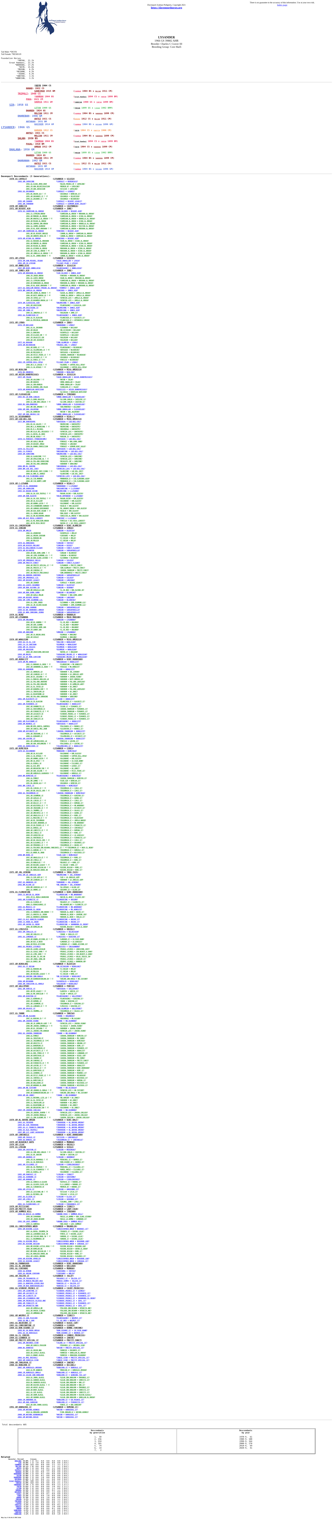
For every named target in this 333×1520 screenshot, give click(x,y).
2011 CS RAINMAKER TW (35, 1239)
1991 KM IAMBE (32, 781)
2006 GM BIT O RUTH (34, 942)
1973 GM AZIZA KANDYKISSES (24, 374)
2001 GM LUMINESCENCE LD (36, 741)
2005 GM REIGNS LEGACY (35, 865)
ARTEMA (74, 899)
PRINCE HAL (62, 345)
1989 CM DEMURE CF (33, 1001)
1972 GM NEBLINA (18, 369)
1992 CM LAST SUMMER (27, 1221)
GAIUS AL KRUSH (67, 293)
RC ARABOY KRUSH (67, 508)
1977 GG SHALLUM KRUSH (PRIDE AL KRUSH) (37, 288)
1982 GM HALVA (32, 330)
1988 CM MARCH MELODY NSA (30, 1281)
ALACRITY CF (79, 318)
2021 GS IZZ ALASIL (34, 1392)
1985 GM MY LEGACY (33, 991)
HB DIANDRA (71, 1021)
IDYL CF (81, 1301)
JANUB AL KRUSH (67, 233)
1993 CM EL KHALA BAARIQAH (37, 897)
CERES (70, 748)
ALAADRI (64, 365)
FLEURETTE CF (77, 902)
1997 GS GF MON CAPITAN (29, 657)
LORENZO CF (65, 939)
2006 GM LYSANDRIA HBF (29, 1298)
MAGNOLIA (71, 1226)
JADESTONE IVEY (82, 949)
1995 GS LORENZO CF (27, 937)
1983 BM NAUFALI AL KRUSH (37, 218)
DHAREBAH (23, 116)
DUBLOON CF (62, 1367)
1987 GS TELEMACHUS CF (35, 350)
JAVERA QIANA (75, 677)
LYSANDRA (71, 620)
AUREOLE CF (76, 773)
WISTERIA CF (79, 852)
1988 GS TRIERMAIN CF (28, 793)
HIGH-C (70, 416)
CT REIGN (64, 538)
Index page (282, 5)
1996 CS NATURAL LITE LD (36, 1098)
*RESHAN (98, 124)
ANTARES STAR (78, 1345)
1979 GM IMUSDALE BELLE (29, 560)
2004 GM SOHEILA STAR (28, 1360)
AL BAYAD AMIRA (76, 1122)
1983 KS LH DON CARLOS (29, 397)
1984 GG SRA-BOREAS (34, 384)
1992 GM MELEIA (32, 540)
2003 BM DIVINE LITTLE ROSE (38, 1246)
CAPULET (61, 181)
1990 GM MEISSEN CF (34, 352)
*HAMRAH (78, 91)
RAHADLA (71, 614)
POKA (28, 99)
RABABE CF (76, 1182)
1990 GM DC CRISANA (34, 677)
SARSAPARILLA (73, 550)
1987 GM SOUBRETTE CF (35, 706)
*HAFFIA (97, 130)
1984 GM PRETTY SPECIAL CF (37, 565)
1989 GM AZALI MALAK (34, 441)
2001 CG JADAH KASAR (34, 513)
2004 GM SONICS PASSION (36, 1345)
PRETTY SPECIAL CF (77, 1343)
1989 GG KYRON (24, 1271)
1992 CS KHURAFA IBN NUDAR (37, 912)
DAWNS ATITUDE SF (79, 944)
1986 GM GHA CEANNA (34, 625)
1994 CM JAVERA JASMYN (35, 1112)
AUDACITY (74, 662)
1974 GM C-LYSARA (18, 483)
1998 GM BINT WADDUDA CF (36, 823)
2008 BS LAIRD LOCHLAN (35, 949)
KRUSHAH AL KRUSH (86, 214)
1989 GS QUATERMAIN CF (35, 709)
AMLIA (74, 533)
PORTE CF (64, 1234)
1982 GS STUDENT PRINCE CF (24, 1288)
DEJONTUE (72, 553)
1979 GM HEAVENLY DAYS (21, 1142)
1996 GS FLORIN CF (33, 902)
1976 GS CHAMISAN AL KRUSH (31, 211)
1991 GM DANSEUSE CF (20, 1407)
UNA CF (81, 1382)
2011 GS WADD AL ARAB (35, 852)
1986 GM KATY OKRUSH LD (36, 295)
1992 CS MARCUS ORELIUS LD (37, 679)
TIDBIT (70, 1174)
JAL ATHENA (74, 672)
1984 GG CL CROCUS (19, 1335)
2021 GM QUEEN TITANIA (35, 1310)
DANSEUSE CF (71, 1410)
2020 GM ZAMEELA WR (34, 1308)
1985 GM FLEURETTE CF (28, 899)
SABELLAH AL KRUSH (77, 1353)
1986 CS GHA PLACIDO (27, 1318)
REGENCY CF (65, 862)
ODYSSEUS (64, 350)
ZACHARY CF (65, 890)
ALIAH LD (75, 887)
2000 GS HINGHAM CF (34, 736)
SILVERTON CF (66, 729)
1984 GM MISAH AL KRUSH (36, 221)
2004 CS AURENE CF (33, 850)
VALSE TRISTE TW (83, 956)
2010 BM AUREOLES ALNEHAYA (37, 773)
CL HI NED (65, 590)
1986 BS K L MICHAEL (34, 429)
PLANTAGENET (63, 268)
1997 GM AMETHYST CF (34, 813)
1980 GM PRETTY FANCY (28, 563)
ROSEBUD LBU (82, 1241)
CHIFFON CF (79, 402)
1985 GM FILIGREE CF (27, 1164)
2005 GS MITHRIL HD (34, 1194)
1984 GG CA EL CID (26, 642)
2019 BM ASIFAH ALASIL (35, 1385)
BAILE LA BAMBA (67, 1216)
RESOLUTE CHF (66, 461)
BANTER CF (62, 1283)
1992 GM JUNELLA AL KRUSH (37, 253)
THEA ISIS (72, 872)
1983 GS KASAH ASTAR (27, 491)
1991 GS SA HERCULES (34, 1162)
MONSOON (61, 751)
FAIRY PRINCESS (75, 1288)
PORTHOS (61, 231)
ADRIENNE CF (72, 1189)
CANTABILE (78, 828)
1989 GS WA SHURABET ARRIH (31, 610)
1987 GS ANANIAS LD (34, 672)
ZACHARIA (64, 194)
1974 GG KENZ (16, 614)
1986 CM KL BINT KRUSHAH (36, 228)
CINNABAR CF (82, 1053)
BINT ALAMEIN (74, 525)
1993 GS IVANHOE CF (34, 1073)
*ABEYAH (18, 1512)
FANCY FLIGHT (73, 548)
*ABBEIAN (78, 102)
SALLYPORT (73, 989)
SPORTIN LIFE (66, 298)
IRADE (63, 934)
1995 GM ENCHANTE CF (34, 196)
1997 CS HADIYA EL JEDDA (36, 914)
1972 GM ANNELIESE (19, 265)
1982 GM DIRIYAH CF (27, 996)
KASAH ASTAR (66, 493)
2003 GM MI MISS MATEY (35, 523)
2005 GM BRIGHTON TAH (35, 768)
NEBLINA (70, 372)
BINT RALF (72, 1120)
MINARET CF (81, 1073)
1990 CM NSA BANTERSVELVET (31, 1286)
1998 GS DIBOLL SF (33, 763)
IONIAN (60, 530)
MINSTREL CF (66, 1159)
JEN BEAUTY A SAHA (84, 951)
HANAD (29, 88)
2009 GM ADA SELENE (34, 771)
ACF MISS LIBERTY (77, 521)
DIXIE (69, 545)
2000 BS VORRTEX (25, 1348)
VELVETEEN (75, 196)
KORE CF (77, 815)
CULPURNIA (72, 206)
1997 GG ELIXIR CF (26, 1197)
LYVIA (76, 261)
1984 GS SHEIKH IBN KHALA (30, 976)
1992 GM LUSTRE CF (26, 738)
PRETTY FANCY (76, 565)
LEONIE (71, 191)
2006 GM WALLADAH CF (34, 1083)
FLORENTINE (65, 664)
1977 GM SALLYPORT (19, 986)
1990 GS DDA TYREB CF (35, 1053)
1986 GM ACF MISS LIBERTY (30, 518)
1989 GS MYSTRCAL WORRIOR (37, 320)
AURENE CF (65, 1236)
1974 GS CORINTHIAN (19, 525)
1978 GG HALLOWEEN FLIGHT (30, 548)
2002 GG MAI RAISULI (27, 1358)
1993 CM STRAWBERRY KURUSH (37, 506)
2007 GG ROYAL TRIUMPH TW (37, 1231)
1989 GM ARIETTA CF (34, 1043)
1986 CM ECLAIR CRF (34, 335)
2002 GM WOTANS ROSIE (28, 1417)
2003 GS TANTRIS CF (34, 1078)
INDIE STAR (62, 1358)
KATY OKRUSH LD (76, 679)
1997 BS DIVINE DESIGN (29, 1244)
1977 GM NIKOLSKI (18, 964)
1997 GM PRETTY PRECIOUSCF (37, 573)
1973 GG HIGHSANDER (19, 416)
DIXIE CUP (81, 1055)
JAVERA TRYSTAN (67, 1117)
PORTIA (70, 986)
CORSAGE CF (82, 1244)
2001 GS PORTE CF (33, 360)
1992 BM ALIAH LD (26, 885)
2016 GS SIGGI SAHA (34, 951)
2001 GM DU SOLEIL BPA (35, 790)
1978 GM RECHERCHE (26, 345)
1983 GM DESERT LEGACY (29, 580)
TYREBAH (71, 394)
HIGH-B (63, 506)
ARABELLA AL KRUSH (86, 218)
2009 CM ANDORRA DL (27, 1400)
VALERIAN (64, 313)
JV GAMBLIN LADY (76, 684)
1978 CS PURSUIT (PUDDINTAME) (32, 439)
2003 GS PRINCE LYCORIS (29, 946)
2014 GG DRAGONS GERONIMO (37, 1412)
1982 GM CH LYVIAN (26, 263)
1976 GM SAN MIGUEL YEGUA (30, 261)
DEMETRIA (72, 751)
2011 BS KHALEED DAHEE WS (37, 870)
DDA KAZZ (64, 513)
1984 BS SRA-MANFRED (27, 404)
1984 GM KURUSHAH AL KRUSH (37, 283)
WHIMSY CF (76, 1318)
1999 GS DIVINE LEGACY (29, 1261)
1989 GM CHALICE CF (34, 934)
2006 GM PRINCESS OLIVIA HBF (32, 1301)
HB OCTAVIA (71, 1088)
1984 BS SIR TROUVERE (28, 1125)
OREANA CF (81, 1043)
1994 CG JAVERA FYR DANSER (37, 1031)
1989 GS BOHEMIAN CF (34, 1046)
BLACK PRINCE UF (67, 184)
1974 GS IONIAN (17, 528)
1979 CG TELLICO (25, 449)
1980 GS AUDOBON (25, 669)
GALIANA (76, 407)
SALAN (21, 138)
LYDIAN (60, 1150)
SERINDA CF (72, 1199)
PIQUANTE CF (76, 706)
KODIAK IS (65, 436)
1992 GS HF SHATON (33, 1154)
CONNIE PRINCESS (75, 1335)
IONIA (70, 528)
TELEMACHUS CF (66, 736)
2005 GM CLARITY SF (34, 716)
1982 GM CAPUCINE (26, 181)
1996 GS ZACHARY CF (34, 199)
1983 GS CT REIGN (26, 966)
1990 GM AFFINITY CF (27, 731)
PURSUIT (64, 441)
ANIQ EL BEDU (87, 847)
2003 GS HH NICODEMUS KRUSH (38, 516)
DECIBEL (71, 1365)
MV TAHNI (80, 1038)
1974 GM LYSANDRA (18, 617)
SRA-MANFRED (66, 407)
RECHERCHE (75, 199)
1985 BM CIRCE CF (26, 786)
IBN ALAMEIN (63, 342)
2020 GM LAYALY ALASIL (35, 1353)
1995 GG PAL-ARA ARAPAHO (36, 682)
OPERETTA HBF (85, 1308)
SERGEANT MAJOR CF (66, 654)
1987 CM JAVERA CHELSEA (29, 1110)
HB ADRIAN (62, 885)
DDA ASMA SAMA (76, 441)
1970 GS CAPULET (18, 179)
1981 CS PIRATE (25, 451)
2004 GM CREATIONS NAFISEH (37, 652)
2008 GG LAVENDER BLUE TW (37, 1234)
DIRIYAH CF (78, 795)
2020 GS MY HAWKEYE (34, 1370)
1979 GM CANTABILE (19, 1134)
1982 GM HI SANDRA (33, 622)
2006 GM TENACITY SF (34, 719)
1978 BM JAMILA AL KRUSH (30, 290)
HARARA (77, 119)
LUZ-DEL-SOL (74, 422)
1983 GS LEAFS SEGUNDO (29, 585)
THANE (59, 1016)
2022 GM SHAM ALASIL (34, 1395)
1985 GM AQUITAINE (33, 305)
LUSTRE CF (74, 741)
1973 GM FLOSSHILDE (19, 394)
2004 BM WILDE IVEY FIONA (37, 471)
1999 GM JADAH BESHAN (35, 1219)
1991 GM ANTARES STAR (28, 1343)
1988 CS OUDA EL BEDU (28, 922)
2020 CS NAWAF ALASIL (35, 1355)
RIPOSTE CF (65, 1182)
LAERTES (64, 991)
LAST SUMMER (76, 1224)
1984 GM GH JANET (26, 1095)
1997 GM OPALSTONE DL (35, 459)
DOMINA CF (78, 803)
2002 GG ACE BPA (33, 766)
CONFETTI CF (84, 1380)
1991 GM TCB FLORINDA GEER (31, 476)
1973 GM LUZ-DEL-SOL (20, 419)
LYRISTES (61, 932)
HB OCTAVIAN (66, 330)
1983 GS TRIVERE (25, 1122)
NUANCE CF (78, 726)
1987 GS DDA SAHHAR (27, 607)
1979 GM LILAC (17, 1144)
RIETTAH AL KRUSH (86, 226)
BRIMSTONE (62, 303)
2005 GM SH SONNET (33, 1202)
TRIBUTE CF (65, 1231)
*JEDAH (97, 108)
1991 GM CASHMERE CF (34, 795)
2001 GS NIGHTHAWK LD (35, 694)
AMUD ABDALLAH (66, 382)
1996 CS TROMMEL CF (34, 810)
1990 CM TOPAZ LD (33, 298)
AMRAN (37, 146)
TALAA (70, 379)
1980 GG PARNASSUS (19, 1263)
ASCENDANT (65, 367)
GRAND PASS (62, 1214)
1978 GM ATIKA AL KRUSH (29, 238)
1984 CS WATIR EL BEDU (29, 894)
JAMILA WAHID (79, 820)
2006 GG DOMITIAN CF (34, 1080)
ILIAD (59, 669)
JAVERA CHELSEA (80, 1112)
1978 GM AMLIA (24, 530)
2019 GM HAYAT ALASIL (35, 1387)
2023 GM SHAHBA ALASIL (35, 1397)
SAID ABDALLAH (64, 261)
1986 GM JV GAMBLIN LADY (36, 1023)
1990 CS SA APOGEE (33, 367)
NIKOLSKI (76, 966)
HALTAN (60, 642)
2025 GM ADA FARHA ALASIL (37, 1405)
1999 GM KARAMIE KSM (34, 689)
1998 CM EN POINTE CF (35, 825)
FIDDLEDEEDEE (73, 1164)
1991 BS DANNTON (33, 412)
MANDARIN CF (66, 478)
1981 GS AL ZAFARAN (34, 327)
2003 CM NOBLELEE (33, 862)
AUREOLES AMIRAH (79, 1370)
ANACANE (73, 634)
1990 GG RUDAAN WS (33, 538)
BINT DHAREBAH (74, 659)
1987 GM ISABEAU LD (34, 674)
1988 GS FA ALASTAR (34, 318)
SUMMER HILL (76, 1214)
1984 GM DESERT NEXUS (28, 597)
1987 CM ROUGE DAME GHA (36, 627)
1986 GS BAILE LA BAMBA (29, 1214)
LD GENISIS (78, 835)
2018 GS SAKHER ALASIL (35, 1380)
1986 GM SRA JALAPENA (28, 409)
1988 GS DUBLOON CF (19, 1365)
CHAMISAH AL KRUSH (84, 233)
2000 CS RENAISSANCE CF (36, 904)
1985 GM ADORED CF (26, 1157)
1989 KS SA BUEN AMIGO (29, 1330)
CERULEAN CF (66, 387)
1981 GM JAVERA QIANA (28, 1021)
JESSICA (71, 265)
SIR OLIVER (62, 211)
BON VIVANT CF (66, 1162)
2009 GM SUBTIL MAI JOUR (36, 729)
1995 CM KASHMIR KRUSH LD (37, 300)
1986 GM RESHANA (25, 981)
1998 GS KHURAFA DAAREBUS (37, 917)
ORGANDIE (70, 1016)
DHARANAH (23, 160)
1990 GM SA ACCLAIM (34, 501)
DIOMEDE (64, 634)
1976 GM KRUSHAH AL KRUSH (30, 273)
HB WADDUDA (78, 805)
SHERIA (38, 102)
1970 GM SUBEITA (18, 206)
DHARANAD (61, 325)
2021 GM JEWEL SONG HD (35, 959)
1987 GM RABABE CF (26, 1179)
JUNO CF (74, 313)
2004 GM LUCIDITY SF (34, 714)
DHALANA (14, 149)
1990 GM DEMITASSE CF (35, 1055)
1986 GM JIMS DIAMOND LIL (37, 555)
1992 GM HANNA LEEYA (34, 503)
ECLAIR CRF (79, 897)
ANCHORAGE (65, 429)
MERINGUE (71, 1150)
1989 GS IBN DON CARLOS (36, 402)
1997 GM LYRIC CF (26, 1199)
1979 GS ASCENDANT (26, 751)
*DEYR (37, 85)
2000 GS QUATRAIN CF (34, 838)
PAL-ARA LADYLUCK (77, 682)
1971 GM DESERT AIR (19, 208)
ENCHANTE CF (79, 842)
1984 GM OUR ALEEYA (27, 496)
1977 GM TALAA (24, 377)
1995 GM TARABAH (25, 204)
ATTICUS (64, 189)
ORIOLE (70, 929)
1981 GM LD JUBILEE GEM (29, 875)
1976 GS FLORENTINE (19, 892)
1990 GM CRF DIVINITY (35, 340)
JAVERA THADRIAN (67, 355)
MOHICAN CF (65, 1370)
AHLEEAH (74, 652)
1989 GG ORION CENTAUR (35, 535)
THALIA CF (80, 917)
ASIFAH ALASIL (85, 1395)
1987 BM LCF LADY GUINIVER (31, 1132)
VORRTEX (64, 1350)
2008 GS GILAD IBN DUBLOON (31, 1375)
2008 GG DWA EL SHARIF (35, 474)
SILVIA (70, 179)
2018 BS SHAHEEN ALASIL (36, 1382)
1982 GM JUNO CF (25, 310)
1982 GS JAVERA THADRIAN (30, 1033)
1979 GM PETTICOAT (19, 1206)
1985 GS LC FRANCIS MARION (31, 1127)
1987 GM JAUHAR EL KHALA (36, 1090)
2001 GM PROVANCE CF (34, 845)
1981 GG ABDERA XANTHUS (29, 575)
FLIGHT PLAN (63, 263)
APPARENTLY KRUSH (81, 320)
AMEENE (60, 632)
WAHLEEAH (71, 642)
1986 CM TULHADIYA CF (28, 1278)
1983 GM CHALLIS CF (27, 932)
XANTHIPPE (76, 424)
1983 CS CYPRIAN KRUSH (35, 214)
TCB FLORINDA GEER (81, 478)
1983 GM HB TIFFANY (27, 1088)
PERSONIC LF (66, 1345)
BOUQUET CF (82, 1229)
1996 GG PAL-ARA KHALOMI (36, 684)
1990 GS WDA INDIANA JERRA (31, 612)
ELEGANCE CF (80, 1256)
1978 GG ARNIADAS (26, 543)
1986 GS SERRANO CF (27, 1177)
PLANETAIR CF (66, 318)
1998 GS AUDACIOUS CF (28, 746)
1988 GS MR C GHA (26, 1320)
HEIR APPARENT (64, 496)
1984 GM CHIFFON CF (27, 1150)
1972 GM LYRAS (17, 322)
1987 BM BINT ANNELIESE (29, 268)
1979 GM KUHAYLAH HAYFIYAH (31, 389)
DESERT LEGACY (74, 201)
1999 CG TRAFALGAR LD (35, 691)
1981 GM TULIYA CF (19, 1276)
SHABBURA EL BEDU (79, 924)
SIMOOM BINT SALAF (76, 204)
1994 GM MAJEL (24, 654)
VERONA (70, 587)
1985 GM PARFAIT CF (27, 1174)
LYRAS (71, 325)
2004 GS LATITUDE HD (34, 1192)
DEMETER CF (75, 194)
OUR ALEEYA (77, 493)
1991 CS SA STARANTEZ (35, 1169)
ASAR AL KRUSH (66, 241)
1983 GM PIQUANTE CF (27, 704)
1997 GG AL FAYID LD (34, 686)
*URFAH (103, 97)
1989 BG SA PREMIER (34, 1167)
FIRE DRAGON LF (67, 1412)
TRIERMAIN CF (66, 734)
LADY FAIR (72, 1209)
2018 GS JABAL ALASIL (35, 1377)
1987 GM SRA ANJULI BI (29, 414)
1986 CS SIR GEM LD (34, 877)
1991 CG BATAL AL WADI (35, 434)
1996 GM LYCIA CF (26, 1189)
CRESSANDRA (74, 946)
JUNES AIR (75, 273)
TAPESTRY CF (80, 399)
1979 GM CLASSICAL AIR (29, 303)
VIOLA (70, 1147)
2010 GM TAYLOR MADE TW (36, 1236)
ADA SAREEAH (76, 1405)
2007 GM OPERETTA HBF (28, 1306)
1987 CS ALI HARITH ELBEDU (31, 919)
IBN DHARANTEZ (66, 573)
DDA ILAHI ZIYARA (83, 1216)
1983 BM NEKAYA (32, 382)
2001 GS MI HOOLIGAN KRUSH (37, 521)
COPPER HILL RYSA (77, 365)
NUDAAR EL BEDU (67, 912)
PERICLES (61, 389)
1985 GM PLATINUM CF (27, 721)
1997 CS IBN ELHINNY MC (36, 1117)
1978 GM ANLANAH (25, 620)
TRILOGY (64, 1194)
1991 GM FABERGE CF (34, 570)
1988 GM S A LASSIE (34, 365)
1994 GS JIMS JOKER (34, 602)
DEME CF (80, 1046)
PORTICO (64, 360)
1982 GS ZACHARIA (26, 191)
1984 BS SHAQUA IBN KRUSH (37, 223)
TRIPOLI (23, 93)
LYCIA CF (73, 1192)
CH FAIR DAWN (77, 761)
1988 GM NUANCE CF (26, 724)
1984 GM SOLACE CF (26, 1008)
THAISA (70, 1013)
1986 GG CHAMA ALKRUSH (35, 226)
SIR (11, 104)
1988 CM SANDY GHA (33, 630)
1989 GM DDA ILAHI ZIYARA (37, 558)
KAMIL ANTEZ (66, 1169)
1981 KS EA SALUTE (33, 424)
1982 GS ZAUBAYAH (33, 533)
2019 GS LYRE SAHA (33, 954)
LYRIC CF (78, 1202)
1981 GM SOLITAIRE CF (28, 308)
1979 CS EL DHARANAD (27, 486)
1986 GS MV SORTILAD (34, 994)
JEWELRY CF (80, 959)
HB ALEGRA (76, 1018)
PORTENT (61, 518)
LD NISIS (64, 392)
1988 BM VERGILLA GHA (35, 590)
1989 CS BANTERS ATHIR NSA (31, 1283)
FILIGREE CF (77, 763)
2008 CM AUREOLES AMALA (29, 1372)
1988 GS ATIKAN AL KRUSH (36, 248)
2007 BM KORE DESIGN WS (36, 867)
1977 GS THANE (17, 1013)
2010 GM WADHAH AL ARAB (36, 1085)
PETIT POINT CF (78, 771)
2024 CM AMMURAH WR (34, 1313)
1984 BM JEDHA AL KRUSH (36, 293)
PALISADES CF (66, 726)
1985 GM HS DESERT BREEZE (37, 233)
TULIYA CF (75, 1278)
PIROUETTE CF (79, 825)
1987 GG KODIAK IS (33, 1018)
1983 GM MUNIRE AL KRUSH (36, 216)
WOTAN (63, 379)
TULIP (70, 1276)
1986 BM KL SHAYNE (26, 466)
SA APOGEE (65, 887)
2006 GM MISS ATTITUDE (35, 944)
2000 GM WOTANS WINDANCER (30, 1414)
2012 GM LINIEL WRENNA (35, 1256)
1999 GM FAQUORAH (33, 1216)
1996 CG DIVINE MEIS (27, 1241)
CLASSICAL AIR (79, 305)
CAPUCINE (80, 184)
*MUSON (77, 108)
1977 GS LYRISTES (18, 929)
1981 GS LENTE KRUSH (34, 278)
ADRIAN (60, 620)
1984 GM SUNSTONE (26, 454)
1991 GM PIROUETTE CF (35, 711)
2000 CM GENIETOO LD (34, 835)
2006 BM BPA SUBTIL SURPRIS (38, 726)
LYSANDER (8, 127)
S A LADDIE (65, 1184)
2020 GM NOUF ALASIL (34, 1390)
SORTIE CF (74, 991)
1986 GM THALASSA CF (20, 1362)
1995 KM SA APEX (33, 761)
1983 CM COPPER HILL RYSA (30, 362)
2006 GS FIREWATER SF (35, 1187)
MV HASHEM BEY (66, 904)
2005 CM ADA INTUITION (35, 189)
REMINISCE (72, 181)
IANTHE (70, 1338)
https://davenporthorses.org (166, 7)
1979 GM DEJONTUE (26, 550)
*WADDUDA (99, 113)
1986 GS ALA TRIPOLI (27, 1130)
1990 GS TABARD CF (33, 1058)
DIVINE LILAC (77, 1231)
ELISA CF (71, 1197)
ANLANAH (75, 622)
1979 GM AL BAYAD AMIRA (22, 1120)
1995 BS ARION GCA (33, 194)
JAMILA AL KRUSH (83, 293)
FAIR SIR (64, 781)
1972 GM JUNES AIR (19, 270)
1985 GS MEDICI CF (26, 907)
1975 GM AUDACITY (18, 659)
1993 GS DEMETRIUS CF (35, 1070)
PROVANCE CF (84, 1377)
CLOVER (70, 1325)
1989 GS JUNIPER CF (34, 313)
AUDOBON (64, 464)
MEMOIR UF (65, 186)
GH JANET (73, 686)
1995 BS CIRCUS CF (33, 788)
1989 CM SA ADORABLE (34, 1159)
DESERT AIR (76, 211)
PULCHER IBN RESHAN (69, 1308)
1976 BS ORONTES (25, 372)
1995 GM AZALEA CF (33, 798)
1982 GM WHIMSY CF (19, 1315)
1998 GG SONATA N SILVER (36, 1182)
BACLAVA (74, 327)
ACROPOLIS (65, 332)
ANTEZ (37, 119)
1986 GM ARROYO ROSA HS (36, 236)
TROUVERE (61, 1122)
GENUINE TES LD (78, 1375)
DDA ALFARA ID (77, 590)
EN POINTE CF (77, 1400)
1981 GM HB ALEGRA (26, 1016)
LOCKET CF (76, 766)
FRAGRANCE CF (73, 1204)
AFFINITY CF (79, 734)
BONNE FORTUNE (74, 1328)
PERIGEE (64, 667)
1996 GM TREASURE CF (34, 734)
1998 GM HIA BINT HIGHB (36, 511)
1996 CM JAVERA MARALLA (36, 1115)
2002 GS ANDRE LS (33, 890)
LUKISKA (73, 444)
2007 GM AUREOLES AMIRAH (30, 1367)
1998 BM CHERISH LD (34, 887)
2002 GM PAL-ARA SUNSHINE (37, 464)
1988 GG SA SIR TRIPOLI (36, 493)
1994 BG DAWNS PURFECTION (37, 446)
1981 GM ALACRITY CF (27, 699)
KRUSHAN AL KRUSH (68, 248)
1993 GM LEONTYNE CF (27, 1291)
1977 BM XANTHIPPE (26, 422)
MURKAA (70, 1142)
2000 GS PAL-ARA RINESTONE (37, 461)
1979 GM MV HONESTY (27, 662)
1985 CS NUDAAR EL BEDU (36, 664)
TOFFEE (70, 543)
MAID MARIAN (73, 617)
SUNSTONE (78, 456)
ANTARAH (30, 121)
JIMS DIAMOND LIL (78, 602)
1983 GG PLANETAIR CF (28, 315)
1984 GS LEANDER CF (19, 1338)
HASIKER (38, 124)
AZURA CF (78, 798)
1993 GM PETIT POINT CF (36, 355)
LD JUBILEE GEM (76, 674)
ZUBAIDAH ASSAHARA (77, 1355)
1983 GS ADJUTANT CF (20, 1323)
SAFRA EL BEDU (81, 927)
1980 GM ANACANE (25, 632)
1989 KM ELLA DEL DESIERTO (37, 431)
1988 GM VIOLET (32, 637)
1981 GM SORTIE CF (26, 989)
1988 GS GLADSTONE (33, 456)
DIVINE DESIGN (66, 867)
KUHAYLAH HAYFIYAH (78, 392)
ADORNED (70, 1157)
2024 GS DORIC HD (33, 961)
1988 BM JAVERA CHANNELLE (37, 1026)
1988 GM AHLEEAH (25, 649)
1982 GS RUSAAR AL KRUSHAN (37, 241)
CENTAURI (64, 535)
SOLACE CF (78, 810)
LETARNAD (64, 558)
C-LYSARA (73, 486)
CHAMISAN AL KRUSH (68, 214)
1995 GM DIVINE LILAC (28, 1229)
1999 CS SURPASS (33, 1224)
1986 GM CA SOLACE (26, 647)
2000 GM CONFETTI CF (34, 830)
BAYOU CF (64, 523)
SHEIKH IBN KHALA (68, 979)
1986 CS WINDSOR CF (34, 998)
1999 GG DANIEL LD (33, 828)
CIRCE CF (78, 788)
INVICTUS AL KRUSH (68, 516)
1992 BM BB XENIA (33, 436)
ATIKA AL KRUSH (85, 216)
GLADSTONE (65, 471)
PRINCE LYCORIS (67, 949)
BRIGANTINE (62, 451)
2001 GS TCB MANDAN (34, 478)
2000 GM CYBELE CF (33, 833)
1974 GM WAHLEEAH (18, 639)
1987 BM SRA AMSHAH (34, 407)
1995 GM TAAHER (25, 201)
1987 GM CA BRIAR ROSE (35, 634)
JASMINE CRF (81, 914)
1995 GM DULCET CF (33, 803)
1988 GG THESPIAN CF (34, 1038)
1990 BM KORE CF (25, 855)
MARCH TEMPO (63, 1281)
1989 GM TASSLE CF (26, 1137)
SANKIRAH (39, 91)
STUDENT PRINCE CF (68, 714)
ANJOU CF (78, 845)
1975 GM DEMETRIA (18, 748)
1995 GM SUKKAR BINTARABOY (37, 508)
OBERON (60, 372)
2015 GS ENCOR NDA (33, 1350)
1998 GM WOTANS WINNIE (29, 1410)
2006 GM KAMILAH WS (34, 927)
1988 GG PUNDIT (32, 778)
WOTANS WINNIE (82, 1412)
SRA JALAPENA (73, 412)
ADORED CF (77, 1159)
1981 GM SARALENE (26, 488)
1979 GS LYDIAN (17, 1147)
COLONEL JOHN (66, 1202)
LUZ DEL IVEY (77, 471)
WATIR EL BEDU (66, 897)
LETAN (37, 108)
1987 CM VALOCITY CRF (35, 337)
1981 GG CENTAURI (18, 1268)
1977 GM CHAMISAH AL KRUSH (31, 231)
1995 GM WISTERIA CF (34, 805)
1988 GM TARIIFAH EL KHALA (31, 984)
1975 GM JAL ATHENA (19, 872)
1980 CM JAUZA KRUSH (34, 275)
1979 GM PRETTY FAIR (20, 1209)
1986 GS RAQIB (32, 392)
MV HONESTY (77, 664)
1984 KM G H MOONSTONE (35, 426)
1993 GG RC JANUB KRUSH (36, 256)
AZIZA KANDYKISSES (83, 377)
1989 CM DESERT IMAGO (35, 444)
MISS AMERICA (74, 369)
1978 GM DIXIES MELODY (29, 545)
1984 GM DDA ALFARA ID (29, 587)
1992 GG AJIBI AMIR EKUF (36, 184)
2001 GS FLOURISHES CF (29, 1204)
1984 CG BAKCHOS (33, 332)
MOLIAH (98, 91)
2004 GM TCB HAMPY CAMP (36, 481)
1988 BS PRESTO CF (33, 568)
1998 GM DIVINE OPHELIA (29, 1258)
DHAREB (30, 110)
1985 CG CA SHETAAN (27, 644)
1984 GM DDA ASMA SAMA (35, 553)
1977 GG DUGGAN (25, 342)
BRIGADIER (62, 662)
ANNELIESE (76, 268)
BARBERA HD (80, 961)
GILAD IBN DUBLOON (68, 1377)
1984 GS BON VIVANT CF (21, 1328)
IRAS (69, 322)
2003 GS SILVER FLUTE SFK (37, 1184)
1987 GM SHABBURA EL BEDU (37, 667)
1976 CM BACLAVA (25, 325)
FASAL (29, 144)
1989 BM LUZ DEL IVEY (28, 469)
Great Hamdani (81, 97)
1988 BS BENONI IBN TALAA (37, 387)
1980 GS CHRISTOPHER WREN (23, 1226)
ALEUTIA (70, 530)
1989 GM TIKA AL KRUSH (35, 251)
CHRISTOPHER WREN (65, 1229)
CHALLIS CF (72, 934)
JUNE (69, 208)
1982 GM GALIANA (33, 379)
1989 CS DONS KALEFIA (35, 399)
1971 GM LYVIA (17, 258)
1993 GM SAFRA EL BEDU (29, 924)
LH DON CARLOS (66, 399)
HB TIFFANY (82, 979)
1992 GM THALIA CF (33, 1068)
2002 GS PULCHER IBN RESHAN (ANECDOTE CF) (44, 847)
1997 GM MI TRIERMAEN (35, 820)
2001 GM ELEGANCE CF (34, 842)
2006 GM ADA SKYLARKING (36, 743)
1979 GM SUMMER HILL (20, 1211)
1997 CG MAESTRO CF (34, 818)
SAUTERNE (71, 1177)
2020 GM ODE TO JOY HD (35, 956)
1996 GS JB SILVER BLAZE (36, 605)
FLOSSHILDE (79, 397)
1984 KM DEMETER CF (27, 776)
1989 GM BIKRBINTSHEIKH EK (37, 979)
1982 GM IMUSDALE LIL (28, 578)
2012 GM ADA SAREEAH (27, 1402)
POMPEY (63, 288)
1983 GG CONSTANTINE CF (22, 1325)
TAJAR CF (64, 706)
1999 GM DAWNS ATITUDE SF (37, 939)
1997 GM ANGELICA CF (34, 815)
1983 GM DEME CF (33, 347)
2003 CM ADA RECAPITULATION (38, 186)
